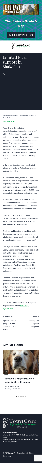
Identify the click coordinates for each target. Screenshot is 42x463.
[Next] (36, 372)
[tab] (16, 396)
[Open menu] (6, 45)
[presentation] (21, 362)
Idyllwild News (9, 122)
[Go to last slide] (6, 372)
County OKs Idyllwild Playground (34, 322)
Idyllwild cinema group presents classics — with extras (9, 323)
